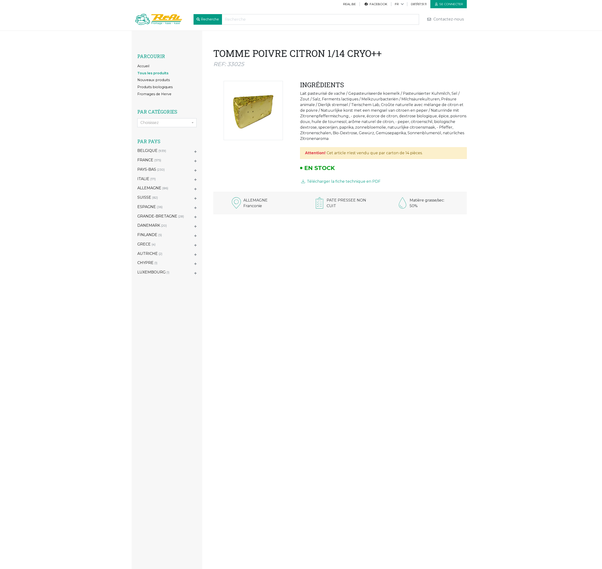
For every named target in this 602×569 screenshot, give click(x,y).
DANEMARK (152, 225)
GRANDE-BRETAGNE (160, 216)
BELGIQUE (151, 150)
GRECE (146, 244)
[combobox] (167, 122)
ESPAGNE (149, 207)
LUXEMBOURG (153, 272)
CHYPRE (147, 263)
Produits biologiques (155, 87)
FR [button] (397, 4)
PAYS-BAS (151, 169)
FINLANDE (149, 235)
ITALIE (146, 179)
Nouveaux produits (153, 80)
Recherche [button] (210, 19)
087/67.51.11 (419, 4)
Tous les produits (152, 73)
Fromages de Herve (154, 94)
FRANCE (149, 160)
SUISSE (147, 197)
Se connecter (451, 4)
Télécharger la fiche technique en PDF (343, 181)
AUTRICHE (149, 253)
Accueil (143, 66)
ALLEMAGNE (152, 188)
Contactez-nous (448, 19)
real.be (349, 4)
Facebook (378, 4)
